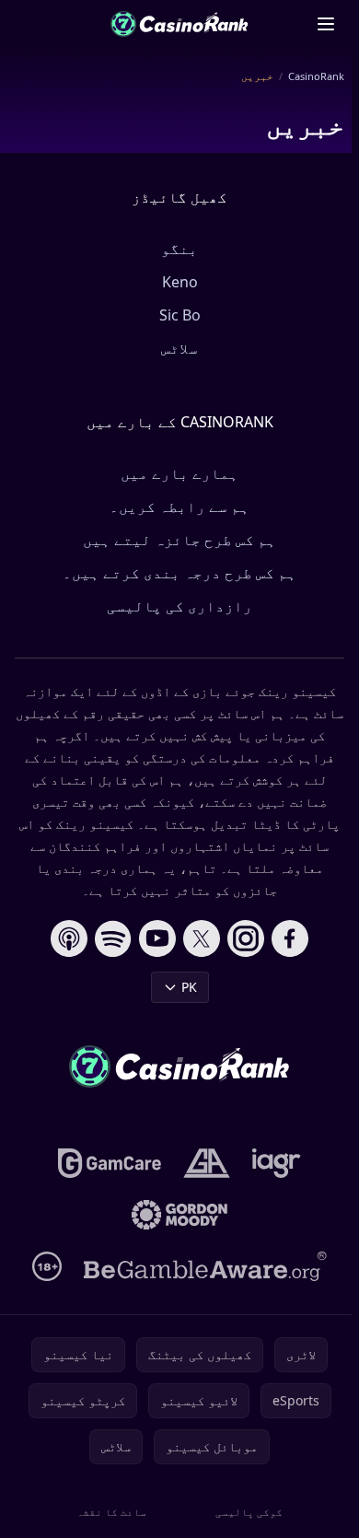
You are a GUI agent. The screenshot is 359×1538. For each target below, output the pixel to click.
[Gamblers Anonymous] (206, 1163)
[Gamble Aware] (205, 1266)
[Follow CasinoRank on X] (201, 938)
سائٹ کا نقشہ (111, 1512)
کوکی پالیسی (249, 1512)
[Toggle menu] (325, 24)
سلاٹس (179, 348)
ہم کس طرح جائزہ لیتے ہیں (179, 540)
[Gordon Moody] (179, 1214)
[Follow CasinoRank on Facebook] (290, 938)
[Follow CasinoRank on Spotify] (113, 938)
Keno (180, 282)
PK (189, 987)
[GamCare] (109, 1163)
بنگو (179, 249)
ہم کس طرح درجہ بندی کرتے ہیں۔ (179, 573)
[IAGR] (276, 1163)
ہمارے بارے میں (179, 473)
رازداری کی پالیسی (179, 606)
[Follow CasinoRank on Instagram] (245, 938)
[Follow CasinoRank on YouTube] (157, 938)
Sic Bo (180, 315)
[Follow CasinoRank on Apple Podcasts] (69, 938)
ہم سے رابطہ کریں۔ (179, 506)
